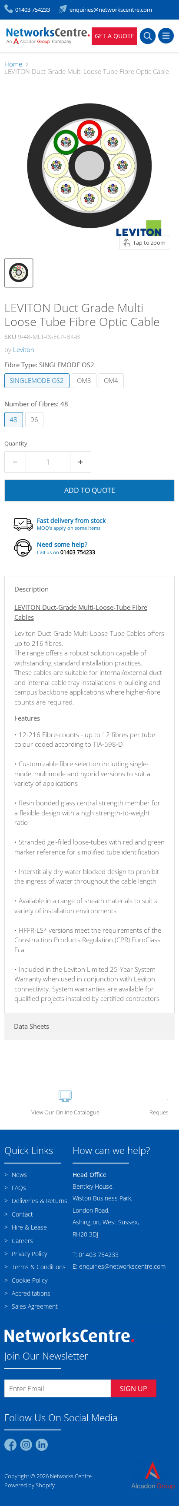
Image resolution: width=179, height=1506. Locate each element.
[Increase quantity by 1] (81, 462)
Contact (21, 1214)
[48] (14, 429)
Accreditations (30, 1293)
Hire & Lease (28, 1227)
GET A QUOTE (114, 36)
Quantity (15, 443)
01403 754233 (77, 552)
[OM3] (85, 390)
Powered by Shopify (29, 1485)
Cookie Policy (28, 1280)
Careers (21, 1241)
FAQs (18, 1188)
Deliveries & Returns (38, 1201)
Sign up (133, 1388)
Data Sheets (31, 1026)
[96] (35, 429)
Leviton (23, 349)
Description (31, 589)
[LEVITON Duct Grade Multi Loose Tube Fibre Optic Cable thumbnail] (19, 273)
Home (13, 64)
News (18, 1174)
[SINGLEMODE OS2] (38, 390)
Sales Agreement (34, 1306)
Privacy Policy (28, 1254)
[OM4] (112, 390)
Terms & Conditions (38, 1267)
